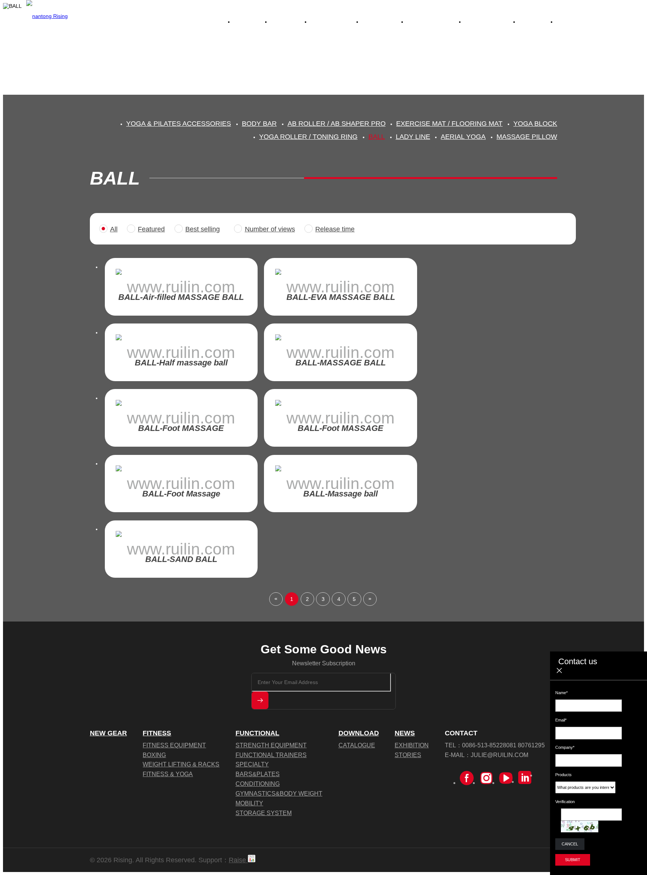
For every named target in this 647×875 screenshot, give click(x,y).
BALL (376, 136)
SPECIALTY (252, 764)
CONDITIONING (258, 783)
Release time (335, 229)
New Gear (108, 733)
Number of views (270, 229)
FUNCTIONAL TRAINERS (271, 754)
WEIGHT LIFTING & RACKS (181, 764)
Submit (572, 859)
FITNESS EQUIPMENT (174, 745)
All (114, 229)
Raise (238, 860)
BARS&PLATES (258, 774)
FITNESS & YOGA (168, 774)
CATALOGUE (356, 745)
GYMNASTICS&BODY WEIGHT (279, 793)
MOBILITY (249, 803)
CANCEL (570, 844)
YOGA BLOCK (535, 123)
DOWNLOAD (358, 733)
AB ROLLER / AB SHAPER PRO (337, 123)
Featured (151, 229)
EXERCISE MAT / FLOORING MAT (449, 123)
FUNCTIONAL (257, 733)
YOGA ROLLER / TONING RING (308, 136)
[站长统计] (251, 860)
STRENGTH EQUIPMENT (271, 745)
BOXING (154, 754)
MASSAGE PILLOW (526, 136)
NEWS (405, 733)
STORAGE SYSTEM (264, 812)
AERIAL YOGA (463, 136)
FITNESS (157, 733)
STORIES (408, 754)
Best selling (202, 229)
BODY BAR (259, 123)
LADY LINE (413, 136)
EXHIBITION (412, 745)
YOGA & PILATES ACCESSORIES (178, 123)
